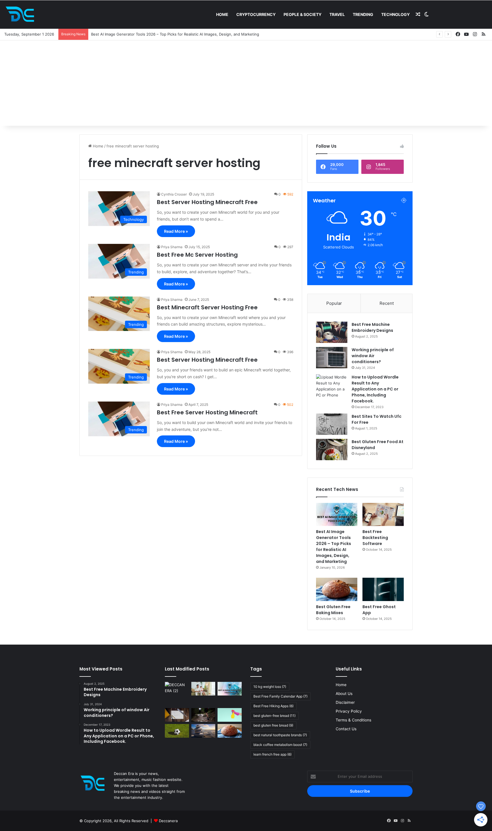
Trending (363, 14)
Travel (337, 14)
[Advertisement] (246, 83)
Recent (387, 303)
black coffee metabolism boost (280, 744)
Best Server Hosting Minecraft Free (207, 202)
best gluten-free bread (274, 715)
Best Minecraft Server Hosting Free (207, 307)
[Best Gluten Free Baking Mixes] (336, 589)
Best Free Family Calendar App (280, 696)
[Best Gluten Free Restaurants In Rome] (230, 731)
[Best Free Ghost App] (383, 589)
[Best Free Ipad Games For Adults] (203, 689)
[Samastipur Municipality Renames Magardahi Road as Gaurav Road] (177, 694)
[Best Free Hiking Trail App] (203, 715)
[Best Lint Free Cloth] (230, 715)
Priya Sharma (172, 247)
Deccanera (168, 820)
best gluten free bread (273, 725)
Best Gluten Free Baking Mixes (333, 610)
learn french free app (272, 754)
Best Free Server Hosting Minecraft (207, 412)
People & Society (302, 14)
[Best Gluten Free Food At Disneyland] (331, 449)
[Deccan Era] (21, 14)
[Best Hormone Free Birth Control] (203, 731)
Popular (334, 303)
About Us (344, 693)
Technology (395, 14)
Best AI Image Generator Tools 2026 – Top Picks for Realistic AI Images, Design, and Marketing (333, 546)
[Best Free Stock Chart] (177, 715)
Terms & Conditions (353, 720)
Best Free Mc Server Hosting (197, 255)
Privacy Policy (349, 711)
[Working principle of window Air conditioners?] (331, 357)
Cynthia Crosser (174, 194)
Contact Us (346, 729)
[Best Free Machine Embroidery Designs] (331, 332)
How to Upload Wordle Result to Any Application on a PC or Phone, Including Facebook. (375, 389)
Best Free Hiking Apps (273, 706)
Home (222, 14)
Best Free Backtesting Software (375, 537)
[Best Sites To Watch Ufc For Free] (331, 424)
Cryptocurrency (256, 14)
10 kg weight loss (269, 686)
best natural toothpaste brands (280, 735)
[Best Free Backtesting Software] (383, 514)
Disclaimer (345, 702)
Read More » (176, 231)
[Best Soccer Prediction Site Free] (177, 731)
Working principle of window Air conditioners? (373, 356)
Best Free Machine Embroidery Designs (372, 327)
